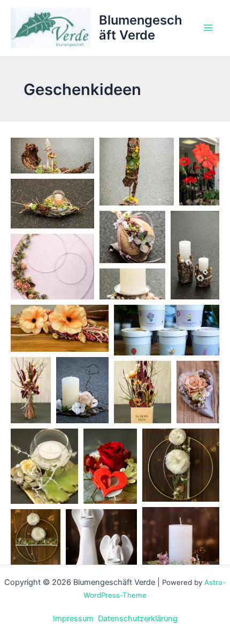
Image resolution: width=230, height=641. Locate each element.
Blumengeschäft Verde (140, 27)
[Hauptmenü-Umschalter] (208, 28)
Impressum (73, 618)
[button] (52, 155)
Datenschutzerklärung (138, 618)
